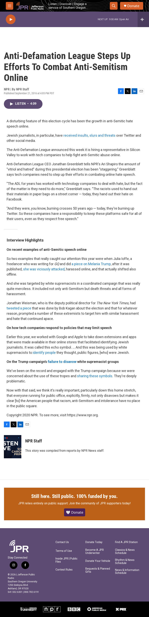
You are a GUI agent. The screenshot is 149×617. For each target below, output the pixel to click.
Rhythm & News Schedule (124, 562)
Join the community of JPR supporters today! (100, 503)
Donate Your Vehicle (97, 561)
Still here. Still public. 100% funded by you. (74, 496)
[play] (11, 19)
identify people (44, 352)
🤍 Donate (74, 512)
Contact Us (62, 542)
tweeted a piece (19, 308)
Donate (133, 6)
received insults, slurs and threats (89, 135)
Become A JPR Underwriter (94, 551)
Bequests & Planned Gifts (97, 570)
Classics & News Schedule (125, 551)
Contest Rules (64, 569)
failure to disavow (62, 362)
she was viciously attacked (44, 269)
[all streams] (143, 19)
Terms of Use (63, 550)
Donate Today (93, 542)
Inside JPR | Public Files (66, 560)
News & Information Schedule (127, 572)
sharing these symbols (94, 376)
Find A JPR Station (126, 542)
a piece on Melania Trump (91, 264)
